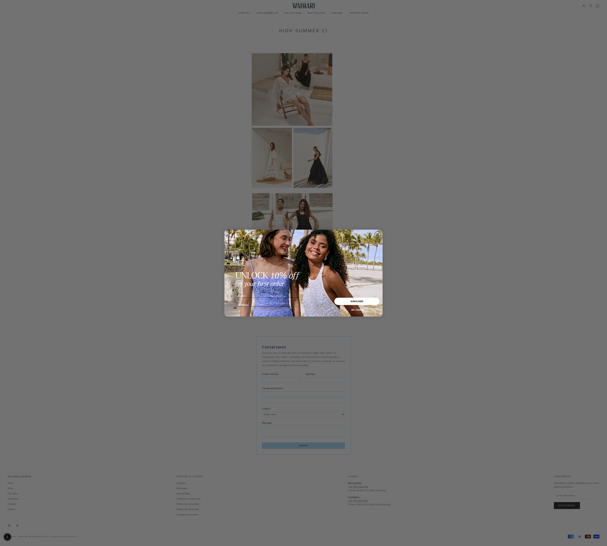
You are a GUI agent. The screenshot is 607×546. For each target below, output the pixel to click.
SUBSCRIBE (356, 301)
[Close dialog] (378, 234)
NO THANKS (357, 310)
